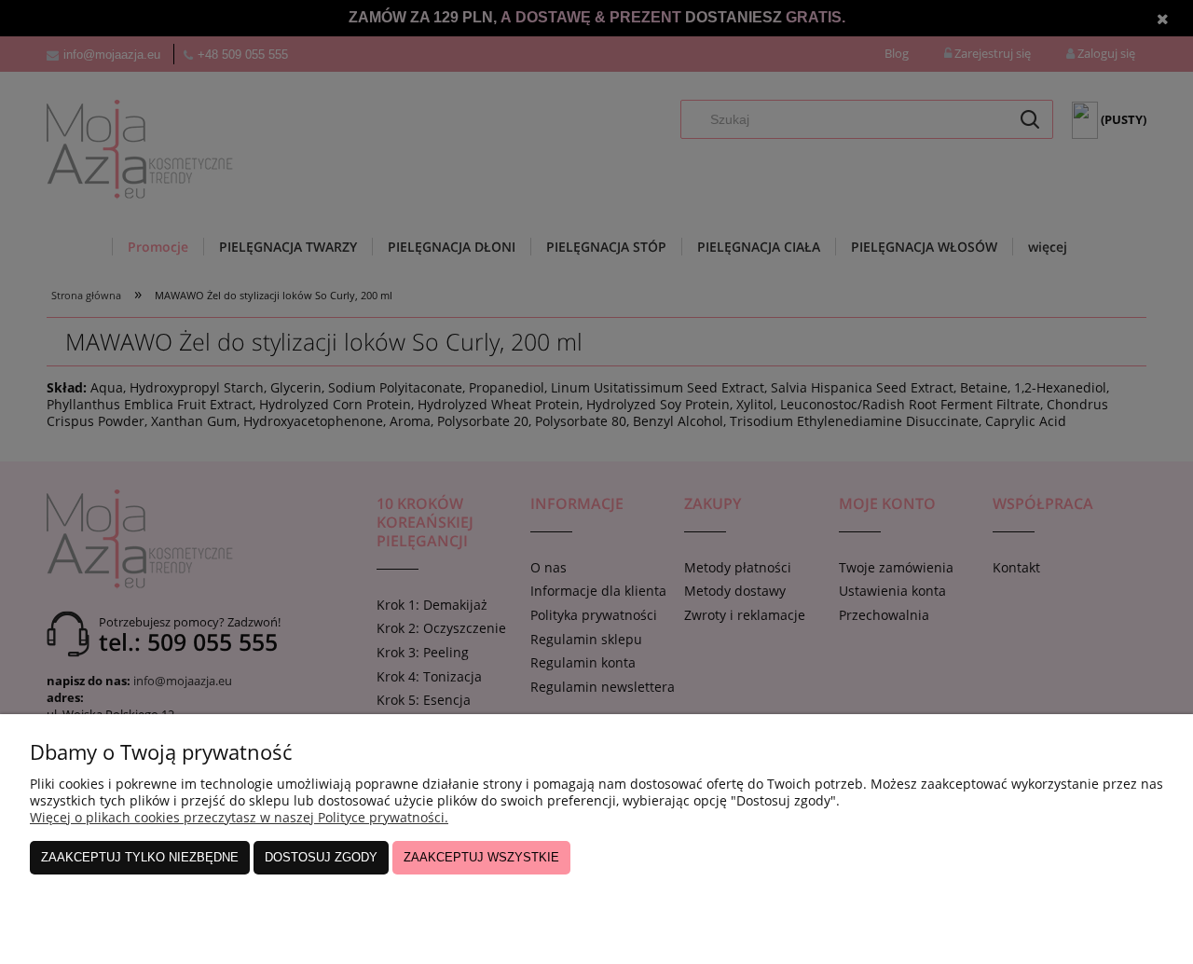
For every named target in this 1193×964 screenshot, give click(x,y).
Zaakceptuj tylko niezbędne (140, 857)
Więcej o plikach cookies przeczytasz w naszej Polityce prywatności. (239, 817)
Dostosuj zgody (321, 857)
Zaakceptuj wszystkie (481, 857)
